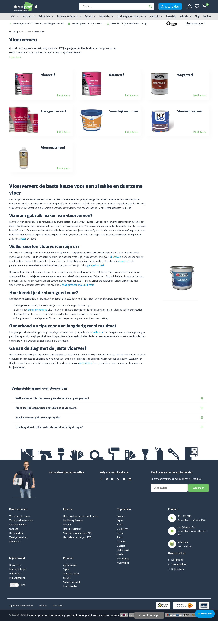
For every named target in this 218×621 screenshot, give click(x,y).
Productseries (70, 586)
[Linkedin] (130, 479)
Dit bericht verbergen (149, 615)
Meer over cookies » (177, 615)
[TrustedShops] (163, 605)
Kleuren (67, 524)
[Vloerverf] (23, 83)
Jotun (119, 537)
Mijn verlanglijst (17, 578)
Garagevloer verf (53, 111)
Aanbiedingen (70, 565)
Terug (15, 32)
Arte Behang (123, 558)
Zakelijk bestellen (18, 537)
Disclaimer (58, 605)
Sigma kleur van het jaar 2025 (77, 533)
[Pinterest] (118, 479)
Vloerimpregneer (189, 111)
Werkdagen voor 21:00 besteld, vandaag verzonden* (38, 23)
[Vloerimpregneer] (159, 120)
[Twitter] (107, 479)
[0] (204, 6)
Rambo (120, 554)
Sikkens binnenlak (71, 582)
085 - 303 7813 (184, 516)
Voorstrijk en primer (123, 111)
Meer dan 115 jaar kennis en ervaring (129, 23)
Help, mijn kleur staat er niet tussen (80, 516)
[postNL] (184, 605)
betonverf (116, 257)
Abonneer (198, 487)
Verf (29, 32)
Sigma (66, 569)
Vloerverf (48, 75)
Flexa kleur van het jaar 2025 (77, 537)
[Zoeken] (150, 6)
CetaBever (122, 529)
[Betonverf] (91, 83)
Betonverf (116, 75)
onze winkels (85, 363)
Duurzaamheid (16, 533)
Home (21, 32)
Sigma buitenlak (71, 573)
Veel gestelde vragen (19, 516)
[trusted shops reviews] (172, 23)
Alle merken (123, 562)
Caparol (121, 546)
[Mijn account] (189, 6)
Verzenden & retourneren (21, 520)
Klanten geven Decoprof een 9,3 (88, 23)
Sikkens (67, 578)
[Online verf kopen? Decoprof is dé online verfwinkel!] (25, 6)
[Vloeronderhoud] (23, 156)
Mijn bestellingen (17, 569)
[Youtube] (124, 479)
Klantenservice (194, 23)
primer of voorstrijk (37, 310)
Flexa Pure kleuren (72, 529)
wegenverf (123, 261)
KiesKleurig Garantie (73, 520)
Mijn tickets (15, 573)
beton (23, 238)
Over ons (13, 529)
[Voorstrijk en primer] (91, 120)
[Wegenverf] (159, 83)
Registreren (15, 565)
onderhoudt (99, 332)
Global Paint (123, 550)
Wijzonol (121, 541)
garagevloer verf (95, 265)
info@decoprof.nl (186, 527)
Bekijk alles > (63, 95)
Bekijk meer (15, 541)
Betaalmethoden (17, 524)
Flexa (119, 524)
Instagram (183, 542)
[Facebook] (101, 479)
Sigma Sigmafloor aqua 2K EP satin (77, 285)
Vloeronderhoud (53, 147)
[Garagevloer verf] (23, 120)
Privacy (43, 605)
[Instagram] (112, 479)
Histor (120, 533)
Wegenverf (185, 75)
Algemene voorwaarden (21, 605)
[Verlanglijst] (197, 6)
